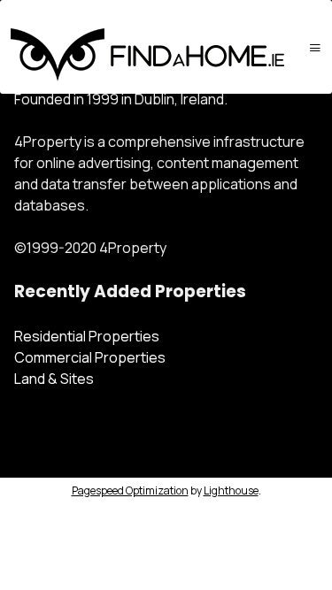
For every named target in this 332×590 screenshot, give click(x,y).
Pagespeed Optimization (130, 490)
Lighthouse (231, 490)
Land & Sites (54, 378)
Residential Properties (86, 336)
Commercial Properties (90, 357)
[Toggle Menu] (315, 47)
